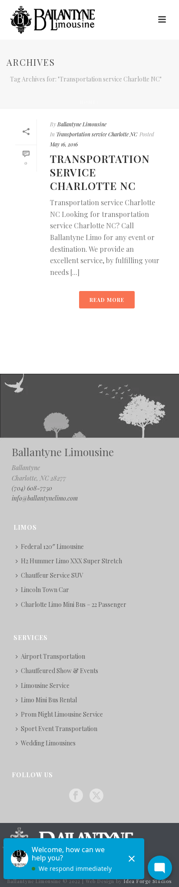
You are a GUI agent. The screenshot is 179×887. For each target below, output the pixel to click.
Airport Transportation (53, 656)
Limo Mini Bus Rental (49, 700)
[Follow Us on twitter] (96, 796)
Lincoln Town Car (45, 590)
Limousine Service (45, 685)
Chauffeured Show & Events (59, 671)
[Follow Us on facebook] (76, 796)
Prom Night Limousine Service (62, 714)
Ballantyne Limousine (81, 124)
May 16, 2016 (64, 144)
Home (88, 102)
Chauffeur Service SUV (52, 575)
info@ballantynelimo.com (45, 498)
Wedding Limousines (48, 743)
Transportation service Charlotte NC (96, 134)
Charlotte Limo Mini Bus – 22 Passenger (73, 604)
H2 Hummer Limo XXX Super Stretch (71, 561)
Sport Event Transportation (59, 728)
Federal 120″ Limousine (52, 546)
